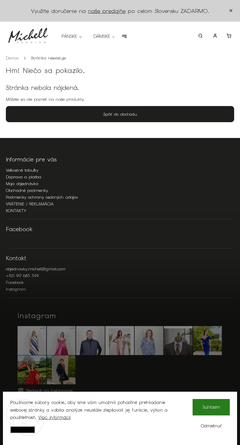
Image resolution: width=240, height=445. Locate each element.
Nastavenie (22, 429)
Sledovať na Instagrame (49, 390)
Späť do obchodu (120, 114)
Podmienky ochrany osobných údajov (42, 197)
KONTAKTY (16, 210)
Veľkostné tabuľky (22, 170)
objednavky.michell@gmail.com (36, 269)
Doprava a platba (23, 177)
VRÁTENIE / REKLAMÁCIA (30, 204)
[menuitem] (74, 36)
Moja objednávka (22, 183)
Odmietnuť (211, 426)
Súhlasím (211, 407)
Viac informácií (54, 417)
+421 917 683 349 (22, 275)
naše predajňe (107, 11)
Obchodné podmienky (27, 190)
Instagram (16, 289)
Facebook (15, 282)
